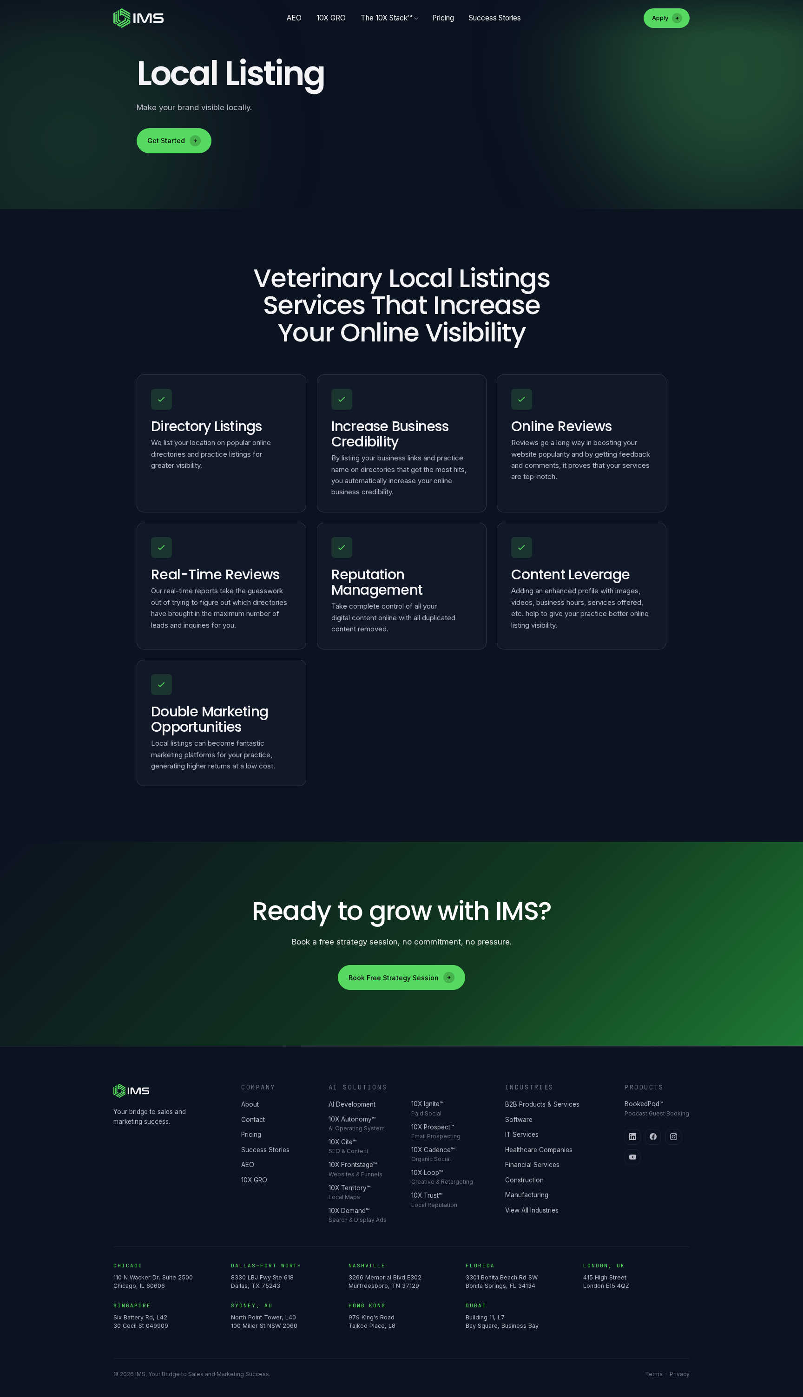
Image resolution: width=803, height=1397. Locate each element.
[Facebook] (653, 1137)
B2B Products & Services (542, 1104)
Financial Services (532, 1164)
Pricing (443, 17)
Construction (524, 1180)
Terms (654, 1374)
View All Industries (532, 1210)
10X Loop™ (442, 1177)
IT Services (522, 1134)
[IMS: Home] (138, 18)
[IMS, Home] (166, 1091)
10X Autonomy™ (357, 1123)
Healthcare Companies (539, 1150)
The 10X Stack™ (386, 17)
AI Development (352, 1104)
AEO (294, 17)
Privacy (680, 1374)
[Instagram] (673, 1137)
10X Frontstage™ (355, 1169)
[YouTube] (632, 1157)
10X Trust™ (434, 1200)
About (250, 1104)
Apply (660, 17)
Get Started (166, 140)
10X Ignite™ (427, 1108)
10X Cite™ (349, 1146)
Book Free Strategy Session (394, 978)
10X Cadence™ (432, 1154)
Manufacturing (526, 1195)
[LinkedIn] (632, 1137)
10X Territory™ (349, 1192)
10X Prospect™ (436, 1131)
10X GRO (331, 17)
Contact (253, 1119)
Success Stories (495, 17)
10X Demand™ (358, 1215)
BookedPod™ (657, 1108)
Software (519, 1119)
